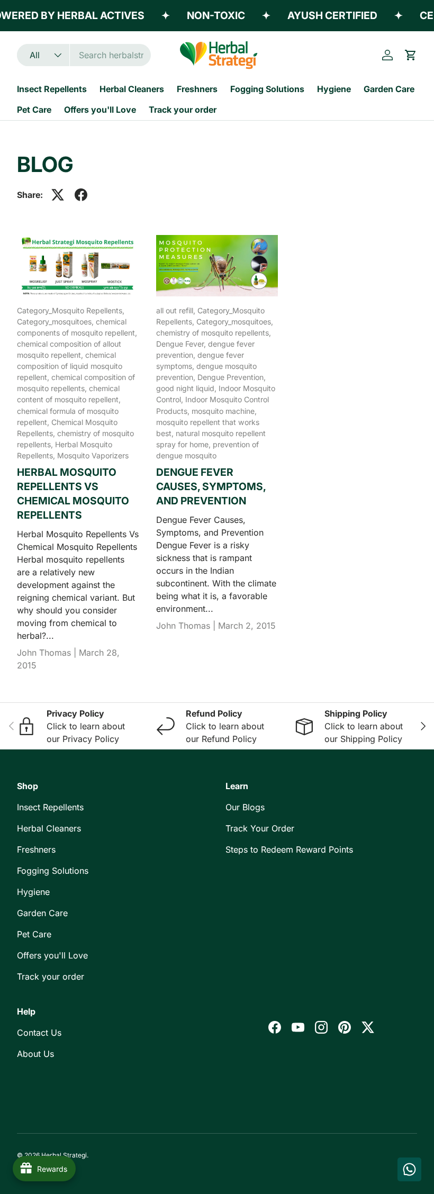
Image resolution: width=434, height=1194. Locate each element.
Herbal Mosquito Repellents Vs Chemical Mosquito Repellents (73, 493)
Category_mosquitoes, (56, 321)
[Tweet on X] (57, 194)
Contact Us (39, 1032)
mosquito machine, (224, 410)
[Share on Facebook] (81, 194)
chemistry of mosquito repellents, (213, 332)
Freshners (197, 89)
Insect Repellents (52, 89)
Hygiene (334, 89)
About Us (35, 1053)
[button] (410, 55)
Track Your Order (259, 828)
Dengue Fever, (182, 343)
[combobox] (84, 55)
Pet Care (34, 109)
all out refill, (176, 310)
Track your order (182, 109)
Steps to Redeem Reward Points (289, 849)
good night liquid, (187, 388)
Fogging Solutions (267, 89)
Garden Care (389, 89)
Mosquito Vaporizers (93, 455)
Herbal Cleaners (132, 89)
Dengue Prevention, (231, 377)
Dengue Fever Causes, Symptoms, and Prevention (211, 486)
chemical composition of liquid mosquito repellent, (69, 366)
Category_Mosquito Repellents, (70, 310)
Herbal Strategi (64, 1155)
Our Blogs (245, 807)
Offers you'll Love (100, 109)
